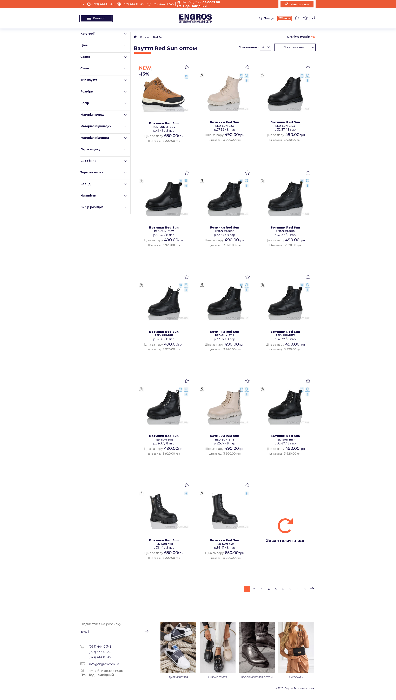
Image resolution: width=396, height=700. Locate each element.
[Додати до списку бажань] (187, 68)
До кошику (164, 154)
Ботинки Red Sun (164, 123)
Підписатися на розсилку (100, 624)
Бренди (145, 37)
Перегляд (163, 94)
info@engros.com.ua (103, 664)
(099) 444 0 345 (102, 4)
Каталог (99, 18)
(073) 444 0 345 (162, 4)
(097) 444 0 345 (132, 4)
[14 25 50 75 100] (265, 47)
